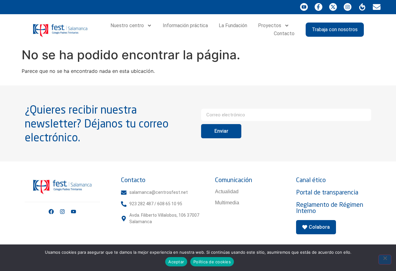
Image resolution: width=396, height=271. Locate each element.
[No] (384, 260)
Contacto (284, 33)
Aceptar (176, 261)
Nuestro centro (127, 25)
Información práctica (185, 25)
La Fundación (233, 25)
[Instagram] (62, 211)
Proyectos (269, 25)
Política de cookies (212, 261)
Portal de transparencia (327, 192)
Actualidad (227, 191)
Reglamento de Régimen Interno (329, 208)
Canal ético (311, 180)
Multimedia (227, 202)
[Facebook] (51, 211)
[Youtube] (73, 211)
